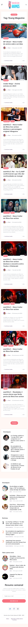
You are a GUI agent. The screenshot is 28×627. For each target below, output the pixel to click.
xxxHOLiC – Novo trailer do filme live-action (12, 217)
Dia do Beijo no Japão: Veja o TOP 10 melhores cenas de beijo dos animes (18, 488)
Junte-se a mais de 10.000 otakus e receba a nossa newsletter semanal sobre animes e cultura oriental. (14, 590)
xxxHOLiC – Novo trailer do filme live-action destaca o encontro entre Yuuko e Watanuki (13, 262)
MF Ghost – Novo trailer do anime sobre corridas (13, 43)
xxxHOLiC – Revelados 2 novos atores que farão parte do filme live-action (13, 394)
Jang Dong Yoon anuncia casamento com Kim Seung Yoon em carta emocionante (16, 542)
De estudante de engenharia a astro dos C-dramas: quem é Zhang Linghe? (17, 448)
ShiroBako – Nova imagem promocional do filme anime (17, 557)
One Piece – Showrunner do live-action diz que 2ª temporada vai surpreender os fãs (17, 507)
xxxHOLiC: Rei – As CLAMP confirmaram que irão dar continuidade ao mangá (14, 173)
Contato (14, 620)
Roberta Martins (9, 527)
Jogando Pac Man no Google (16, 575)
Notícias (6, 38)
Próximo (14, 423)
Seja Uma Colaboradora (17, 618)
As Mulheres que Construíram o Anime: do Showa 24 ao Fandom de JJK (17, 466)
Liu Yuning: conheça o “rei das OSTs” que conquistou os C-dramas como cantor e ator (18, 439)
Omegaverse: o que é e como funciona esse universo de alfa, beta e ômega (17, 457)
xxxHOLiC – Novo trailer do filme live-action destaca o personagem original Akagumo (12, 128)
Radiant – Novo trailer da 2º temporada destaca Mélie (17, 567)
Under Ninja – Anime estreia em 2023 (11, 85)
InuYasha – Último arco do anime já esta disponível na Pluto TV (18, 497)
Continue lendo (8, 60)
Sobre (7, 618)
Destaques (6, 121)
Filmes (12, 121)
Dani (9, 48)
